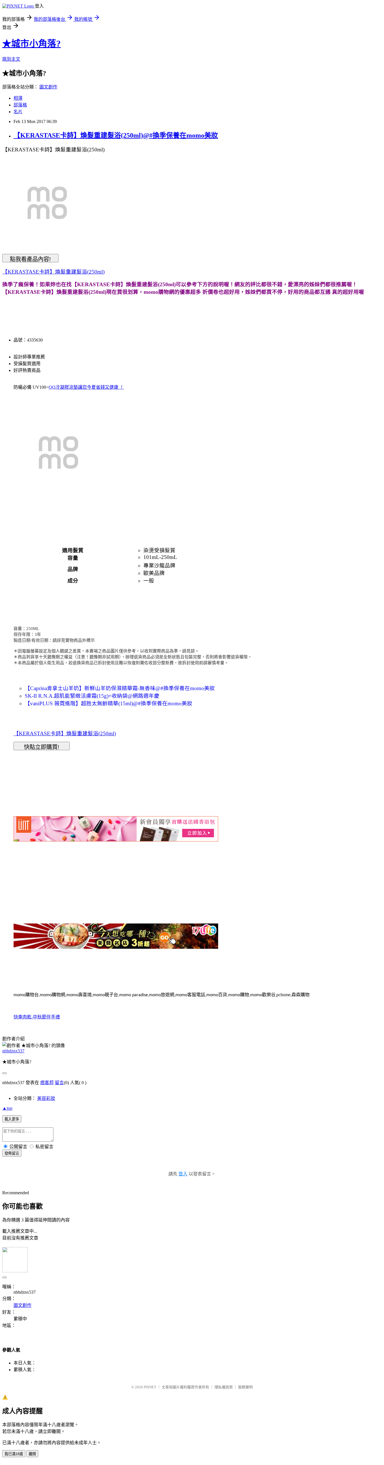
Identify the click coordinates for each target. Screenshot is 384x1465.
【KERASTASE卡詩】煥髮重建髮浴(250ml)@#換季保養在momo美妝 (115, 135)
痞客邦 (47, 1082)
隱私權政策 (223, 1387)
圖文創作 (48, 87)
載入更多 (11, 1119)
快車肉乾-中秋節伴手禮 (36, 1016)
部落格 (20, 105)
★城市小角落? (31, 43)
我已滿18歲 (13, 1454)
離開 (32, 1454)
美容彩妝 (46, 1098)
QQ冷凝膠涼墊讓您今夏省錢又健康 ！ (86, 387)
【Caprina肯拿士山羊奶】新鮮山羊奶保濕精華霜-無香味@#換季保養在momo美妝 (120, 688)
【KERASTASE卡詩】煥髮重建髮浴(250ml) (53, 272)
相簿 (17, 98)
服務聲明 (245, 1387)
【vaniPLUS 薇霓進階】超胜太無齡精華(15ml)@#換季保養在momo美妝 (108, 703)
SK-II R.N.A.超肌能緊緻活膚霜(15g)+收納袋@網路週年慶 (92, 696)
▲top (7, 1108)
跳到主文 (11, 59)
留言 (59, 1082)
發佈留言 (11, 1153)
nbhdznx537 (13, 1050)
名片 (17, 111)
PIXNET (150, 1387)
